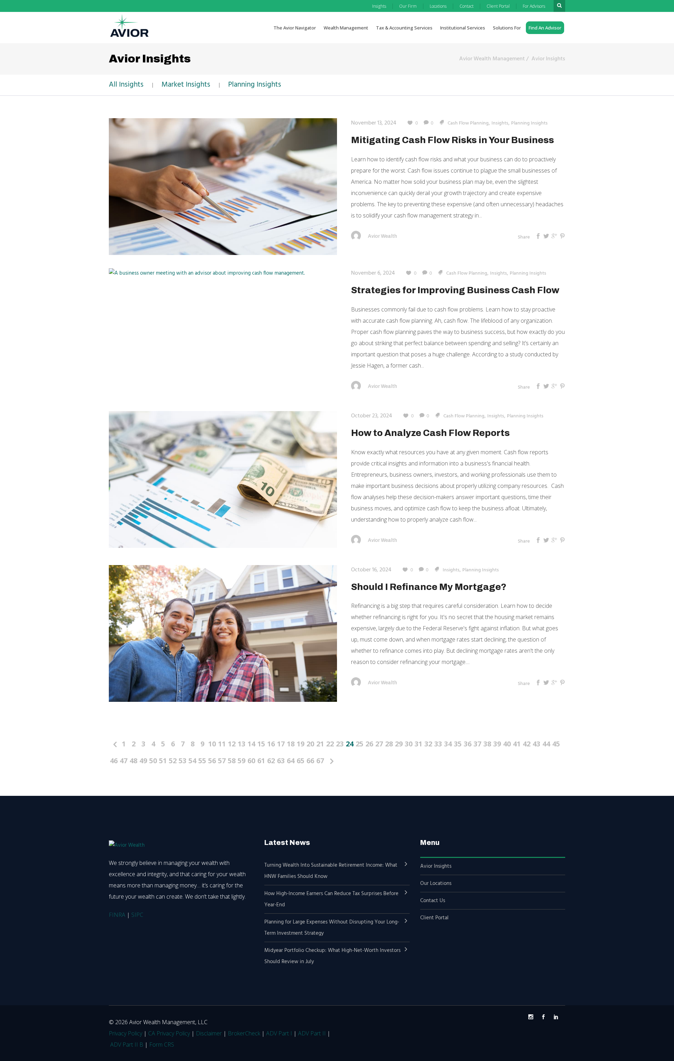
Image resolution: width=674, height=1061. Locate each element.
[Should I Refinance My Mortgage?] (223, 633)
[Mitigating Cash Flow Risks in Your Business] (223, 186)
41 (517, 743)
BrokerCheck (244, 1033)
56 (212, 760)
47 (123, 760)
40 (507, 743)
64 (291, 760)
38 (487, 743)
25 (359, 743)
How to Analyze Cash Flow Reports (430, 433)
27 (379, 743)
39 (497, 743)
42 (526, 743)
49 (143, 760)
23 (340, 743)
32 (428, 743)
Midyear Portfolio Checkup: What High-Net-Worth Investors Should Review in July (332, 956)
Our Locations (435, 883)
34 (448, 743)
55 (202, 760)
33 (438, 743)
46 (114, 760)
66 (310, 760)
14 (251, 743)
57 (222, 760)
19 (300, 743)
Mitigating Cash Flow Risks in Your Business (452, 140)
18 (291, 743)
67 (320, 760)
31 (418, 743)
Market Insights (185, 84)
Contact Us (432, 901)
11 (222, 743)
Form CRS (161, 1044)
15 (261, 743)
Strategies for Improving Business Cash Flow (455, 290)
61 (261, 760)
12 (232, 743)
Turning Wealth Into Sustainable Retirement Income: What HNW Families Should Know (330, 871)
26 (369, 743)
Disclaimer (209, 1033)
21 (320, 743)
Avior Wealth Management (492, 59)
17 (281, 743)
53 (182, 760)
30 (408, 743)
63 (281, 760)
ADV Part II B (126, 1044)
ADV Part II (312, 1033)
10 (212, 743)
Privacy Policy (125, 1033)
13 (241, 743)
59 (241, 760)
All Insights (126, 84)
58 (232, 760)
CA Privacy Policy (169, 1033)
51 (163, 760)
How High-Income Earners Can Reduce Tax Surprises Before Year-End (331, 899)
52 (173, 760)
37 (477, 743)
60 (251, 760)
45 (556, 743)
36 (467, 743)
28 (389, 743)
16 (271, 743)
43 (536, 743)
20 (310, 743)
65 (300, 760)
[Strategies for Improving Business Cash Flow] (207, 273)
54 (192, 760)
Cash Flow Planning (468, 123)
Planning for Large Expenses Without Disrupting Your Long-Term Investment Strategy (331, 928)
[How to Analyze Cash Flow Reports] (223, 479)
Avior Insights (548, 59)
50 (153, 760)
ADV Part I (279, 1033)
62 (271, 760)
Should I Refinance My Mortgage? (429, 587)
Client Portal (434, 918)
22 (330, 743)
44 (546, 743)
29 (399, 743)
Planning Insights (254, 84)
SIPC (137, 915)
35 (458, 743)
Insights (499, 123)
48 (133, 760)
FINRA (117, 915)
